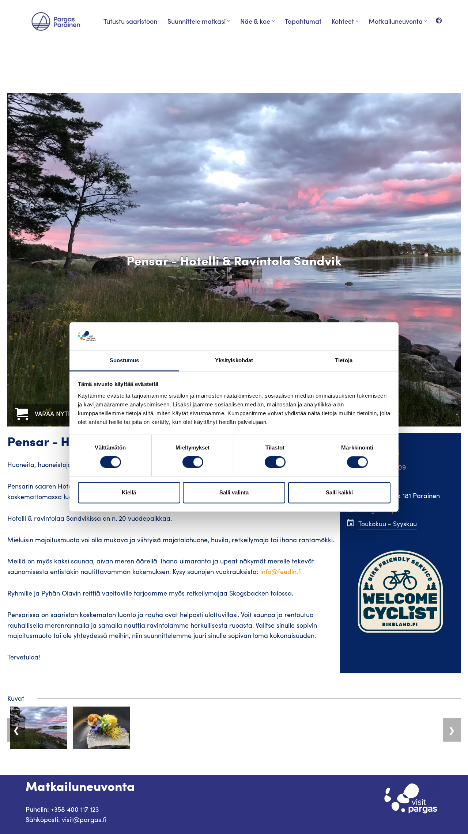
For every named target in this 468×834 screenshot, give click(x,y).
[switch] (192, 462)
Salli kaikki (339, 492)
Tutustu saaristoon (130, 21)
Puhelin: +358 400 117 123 (62, 809)
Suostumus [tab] (124, 360)
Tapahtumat (303, 21)
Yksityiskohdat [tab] (234, 360)
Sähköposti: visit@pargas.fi (66, 819)
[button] (228, 21)
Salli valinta (234, 492)
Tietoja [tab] (343, 360)
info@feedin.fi (281, 571)
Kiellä (129, 492)
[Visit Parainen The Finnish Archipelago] (56, 21)
